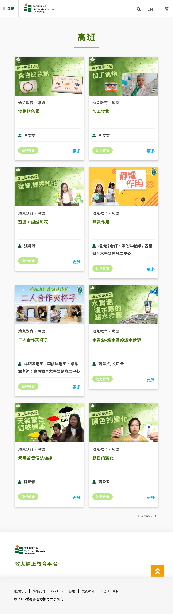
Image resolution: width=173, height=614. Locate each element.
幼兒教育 (26, 102)
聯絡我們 (39, 591)
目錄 (10, 8)
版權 (72, 591)
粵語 (41, 102)
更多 (76, 151)
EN (150, 9)
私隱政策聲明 (109, 591)
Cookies (57, 591)
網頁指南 (20, 591)
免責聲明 (88, 591)
